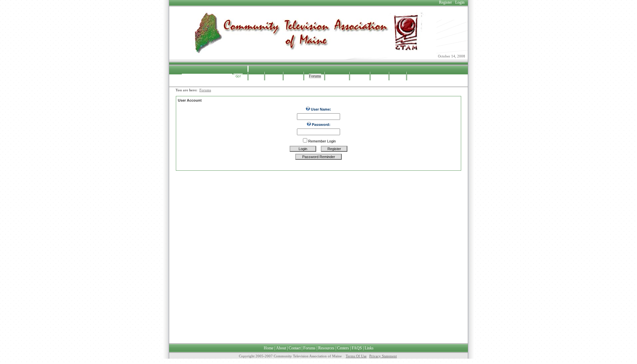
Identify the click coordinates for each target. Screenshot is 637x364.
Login (459, 2)
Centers (343, 348)
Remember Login (322, 141)
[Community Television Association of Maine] (303, 56)
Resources (326, 348)
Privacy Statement (383, 356)
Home (268, 348)
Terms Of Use (356, 356)
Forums (205, 90)
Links (369, 348)
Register (445, 2)
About (281, 348)
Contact (295, 348)
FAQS (357, 348)
